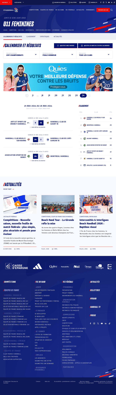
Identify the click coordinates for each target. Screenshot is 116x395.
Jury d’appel (66, 342)
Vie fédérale (70, 10)
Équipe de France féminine (13, 316)
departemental (30, 30)
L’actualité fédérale (10, 216)
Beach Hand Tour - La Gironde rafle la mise (57, 221)
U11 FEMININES (55, 30)
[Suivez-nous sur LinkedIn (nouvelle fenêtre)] (111, 2)
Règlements (66, 349)
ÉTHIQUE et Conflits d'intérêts (74, 328)
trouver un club (103, 10)
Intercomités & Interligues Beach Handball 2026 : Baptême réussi (94, 223)
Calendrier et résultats (12, 37)
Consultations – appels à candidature (77, 363)
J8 (42, 95)
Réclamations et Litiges (71, 337)
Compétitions (34, 10)
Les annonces (40, 358)
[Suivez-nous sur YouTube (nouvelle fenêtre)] (109, 2)
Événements (90, 10)
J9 (49, 95)
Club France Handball (12, 354)
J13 (76, 95)
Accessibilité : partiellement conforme (64, 381)
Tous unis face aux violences (46, 319)
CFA (36, 343)
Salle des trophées (10, 356)
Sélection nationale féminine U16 (16, 324)
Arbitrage (66, 334)
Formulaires (67, 357)
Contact (38, 381)
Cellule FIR (39, 348)
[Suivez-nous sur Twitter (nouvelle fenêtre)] (106, 2)
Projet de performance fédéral (47, 301)
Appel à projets (41, 327)
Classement (31, 37)
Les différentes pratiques (45, 290)
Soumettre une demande (44, 363)
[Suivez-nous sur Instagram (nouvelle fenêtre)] (103, 2)
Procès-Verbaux (68, 352)
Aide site (47, 381)
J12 (70, 95)
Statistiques (44, 37)
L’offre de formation (43, 334)
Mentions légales (84, 381)
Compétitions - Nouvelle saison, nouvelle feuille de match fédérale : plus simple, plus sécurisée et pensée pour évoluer (19, 227)
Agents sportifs (68, 318)
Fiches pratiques (68, 360)
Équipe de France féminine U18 (15, 322)
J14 (83, 95)
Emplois (39, 355)
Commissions (69, 315)
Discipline (66, 326)
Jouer (38, 287)
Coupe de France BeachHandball (62, 216)
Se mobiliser (40, 316)
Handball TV (95, 307)
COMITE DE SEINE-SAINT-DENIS (43, 30)
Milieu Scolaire (41, 304)
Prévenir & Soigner (42, 295)
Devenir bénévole (41, 322)
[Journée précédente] (26, 95)
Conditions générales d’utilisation (103, 381)
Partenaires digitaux (43, 324)
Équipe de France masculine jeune (16, 337)
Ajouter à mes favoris (67, 45)
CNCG (64, 320)
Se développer (40, 314)
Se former (40, 331)
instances (5, 2)
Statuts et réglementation (72, 331)
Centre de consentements (105, 383)
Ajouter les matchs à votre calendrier (96, 45)
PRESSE (93, 315)
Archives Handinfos (70, 355)
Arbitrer (38, 293)
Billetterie (95, 290)
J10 (56, 95)
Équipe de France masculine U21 (15, 301)
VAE (36, 345)
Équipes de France (47, 10)
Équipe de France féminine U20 (15, 319)
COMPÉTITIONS (67, 323)
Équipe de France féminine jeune (15, 346)
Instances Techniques (70, 310)
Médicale (65, 339)
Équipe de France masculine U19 (15, 304)
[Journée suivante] (89, 95)
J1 (32, 95)
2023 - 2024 (21, 30)
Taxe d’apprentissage (43, 351)
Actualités (80, 10)
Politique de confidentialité (86, 383)
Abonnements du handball (72, 295)
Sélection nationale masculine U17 (17, 306)
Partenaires (68, 367)
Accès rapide (17, 2)
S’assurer (38, 298)
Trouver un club (41, 306)
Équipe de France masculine (14, 298)
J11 (63, 95)
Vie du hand (59, 10)
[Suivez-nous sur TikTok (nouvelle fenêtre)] (114, 2)
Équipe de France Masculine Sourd (16, 309)
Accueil (5, 30)
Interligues (93, 216)
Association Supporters (12, 359)
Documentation (69, 346)
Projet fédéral (68, 293)
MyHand (93, 299)
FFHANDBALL (68, 287)
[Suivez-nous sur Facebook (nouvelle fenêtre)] (101, 2)
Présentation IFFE (41, 337)
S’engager (40, 311)
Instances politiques (70, 305)
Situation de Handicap (43, 340)
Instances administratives (72, 308)
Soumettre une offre (43, 361)
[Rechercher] (112, 10)
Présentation (67, 290)
